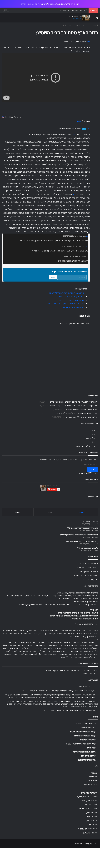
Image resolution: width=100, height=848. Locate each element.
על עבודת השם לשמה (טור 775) (87, 548)
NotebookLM (77, 615)
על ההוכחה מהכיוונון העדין (89, 571)
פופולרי (49, 512)
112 (74, 134)
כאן (74, 194)
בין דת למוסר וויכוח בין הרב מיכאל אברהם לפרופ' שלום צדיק (74, 413)
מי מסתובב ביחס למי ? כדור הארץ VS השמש (67, 293)
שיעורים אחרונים (93, 395)
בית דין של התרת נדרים (90, 579)
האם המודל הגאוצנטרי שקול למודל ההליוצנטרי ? (65, 303)
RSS (93, 442)
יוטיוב (93, 430)
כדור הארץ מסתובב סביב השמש (72, 296)
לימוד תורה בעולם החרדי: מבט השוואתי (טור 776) (70, 10)
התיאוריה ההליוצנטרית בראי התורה (71, 300)
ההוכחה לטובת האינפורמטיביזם (87, 567)
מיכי (88, 129)
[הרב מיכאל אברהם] (78, 18)
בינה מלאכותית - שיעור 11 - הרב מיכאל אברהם (79, 417)
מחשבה (78, 121)
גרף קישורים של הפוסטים (86, 760)
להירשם (92, 469)
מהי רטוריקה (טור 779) (90, 521)
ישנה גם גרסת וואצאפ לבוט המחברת (85, 618)
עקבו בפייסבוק (93, 496)
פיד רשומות (92, 776)
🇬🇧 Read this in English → (11, 117)
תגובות (17, 512)
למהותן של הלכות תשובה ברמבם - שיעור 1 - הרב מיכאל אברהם (73, 401)
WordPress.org (90, 784)
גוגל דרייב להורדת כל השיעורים (84, 446)
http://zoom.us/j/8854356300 (86, 601)
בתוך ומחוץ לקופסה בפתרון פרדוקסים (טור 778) (82, 528)
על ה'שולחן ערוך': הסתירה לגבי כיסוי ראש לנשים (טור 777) (79, 535)
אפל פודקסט (90, 438)
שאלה (90, 25)
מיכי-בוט (95, 613)
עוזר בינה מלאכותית (63, 4)
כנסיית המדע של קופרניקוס (74, 307)
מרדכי (86, 246)
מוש (88, 42)
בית (94, 25)
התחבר (94, 773)
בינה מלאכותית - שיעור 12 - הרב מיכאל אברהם (79, 409)
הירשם (53, 277)
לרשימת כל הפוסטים (88, 756)
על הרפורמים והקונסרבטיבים (88, 563)
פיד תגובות (92, 780)
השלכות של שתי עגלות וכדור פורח (86, 575)
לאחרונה (82, 512)
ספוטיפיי (92, 434)
